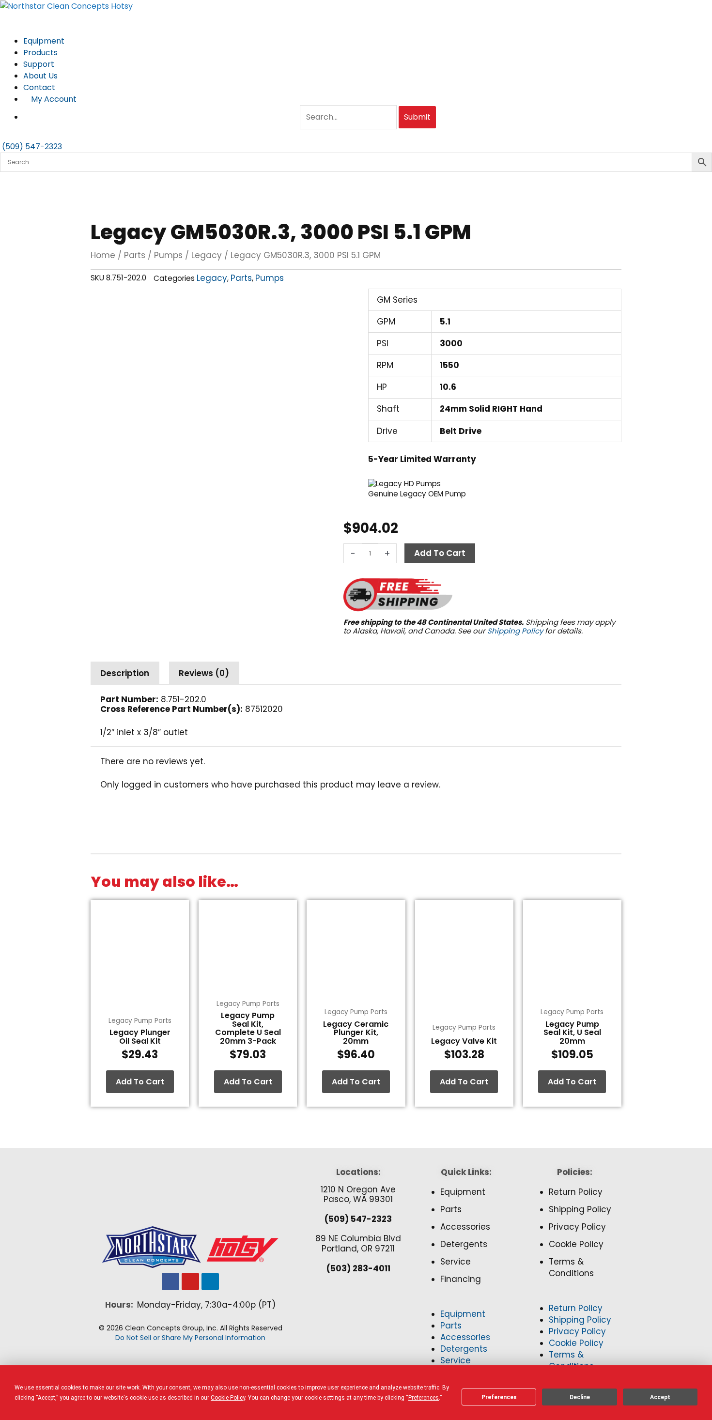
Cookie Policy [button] (228, 1397)
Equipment (44, 40)
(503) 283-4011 (358, 1268)
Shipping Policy (515, 631)
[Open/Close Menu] (356, 18)
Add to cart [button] (140, 1081)
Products (41, 52)
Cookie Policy (576, 1244)
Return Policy (576, 1192)
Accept (660, 1397)
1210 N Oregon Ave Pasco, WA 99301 (358, 1194)
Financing (460, 1279)
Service (455, 1261)
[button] (466, 1303)
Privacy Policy (577, 1227)
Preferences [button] (423, 1397)
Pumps (168, 255)
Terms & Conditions (571, 1267)
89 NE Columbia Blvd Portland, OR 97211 (358, 1243)
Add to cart (439, 553)
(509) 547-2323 (358, 1219)
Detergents (463, 1244)
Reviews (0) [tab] (204, 673)
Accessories (465, 1227)
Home (103, 255)
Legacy (206, 255)
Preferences (499, 1397)
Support (39, 64)
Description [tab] (124, 673)
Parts (134, 255)
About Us (41, 75)
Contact (39, 87)
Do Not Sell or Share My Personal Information (190, 1338)
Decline (580, 1397)
